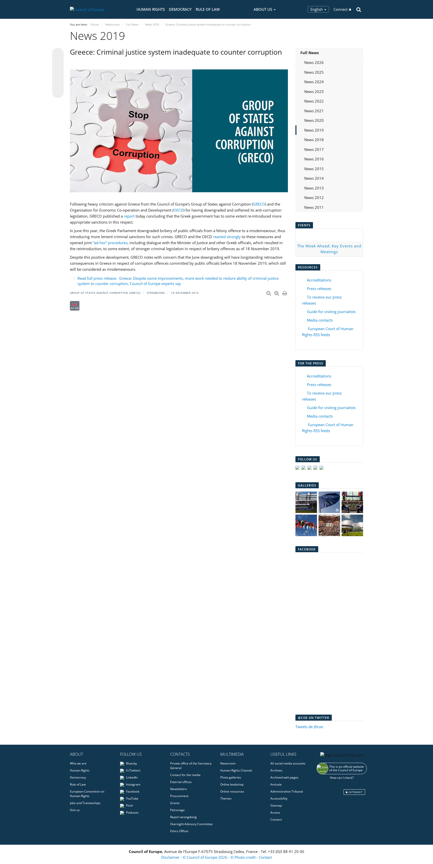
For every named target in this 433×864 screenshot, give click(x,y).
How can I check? (342, 778)
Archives (276, 770)
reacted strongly (227, 236)
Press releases (319, 288)
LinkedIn (131, 777)
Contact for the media (185, 775)
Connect (341, 9)
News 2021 (314, 110)
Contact (265, 857)
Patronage (177, 810)
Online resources (232, 791)
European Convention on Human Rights (87, 793)
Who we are (78, 763)
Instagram (132, 784)
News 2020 (314, 120)
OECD (178, 210)
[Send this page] (58, 92)
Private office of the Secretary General (190, 765)
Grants (175, 803)
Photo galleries (230, 777)
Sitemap (276, 805)
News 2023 (314, 91)
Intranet (355, 792)
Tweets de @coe (309, 726)
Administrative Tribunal (286, 791)
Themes (226, 798)
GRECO (259, 204)
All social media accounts (287, 763)
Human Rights (151, 9)
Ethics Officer (179, 831)
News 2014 (314, 178)
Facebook (132, 791)
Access (275, 812)
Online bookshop (232, 784)
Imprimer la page (285, 292)
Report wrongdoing (183, 817)
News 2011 (314, 207)
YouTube (131, 798)
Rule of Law (208, 9)
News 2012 (314, 197)
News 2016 (314, 158)
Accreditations (319, 279)
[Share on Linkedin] (58, 82)
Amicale (276, 784)
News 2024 (314, 81)
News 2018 (314, 139)
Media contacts (320, 320)
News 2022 (314, 101)
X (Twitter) (132, 770)
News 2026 (314, 62)
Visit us (75, 810)
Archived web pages (284, 777)
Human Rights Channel (236, 770)
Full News (309, 52)
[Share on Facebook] (58, 73)
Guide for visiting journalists (331, 311)
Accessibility (278, 798)
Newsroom (228, 763)
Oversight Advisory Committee (191, 824)
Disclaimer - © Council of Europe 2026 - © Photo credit (209, 857)
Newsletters (178, 789)
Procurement (179, 796)
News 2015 (314, 168)
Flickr (129, 805)
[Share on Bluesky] (58, 54)
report (129, 216)
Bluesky (131, 763)
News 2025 (314, 72)
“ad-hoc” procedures (110, 242)
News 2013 (314, 187)
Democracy (180, 9)
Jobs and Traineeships (85, 803)
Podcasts (132, 812)
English (317, 9)
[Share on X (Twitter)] (58, 63)
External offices (181, 782)
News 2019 (314, 130)
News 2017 (314, 149)
